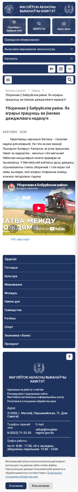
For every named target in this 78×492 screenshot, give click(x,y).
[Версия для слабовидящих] (69, 69)
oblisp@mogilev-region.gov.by (47, 431)
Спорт (9, 327)
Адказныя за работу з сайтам (25, 389)
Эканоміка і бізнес (18, 335)
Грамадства (13, 310)
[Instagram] (60, 69)
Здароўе (11, 259)
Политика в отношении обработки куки (31, 401)
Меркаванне (13, 284)
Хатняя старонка (15, 90)
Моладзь (11, 293)
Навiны (36, 90)
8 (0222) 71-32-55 (19, 433)
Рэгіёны (10, 318)
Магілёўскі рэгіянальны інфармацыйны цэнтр (35, 397)
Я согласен (16, 485)
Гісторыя (11, 267)
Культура (11, 276)
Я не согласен (40, 485)
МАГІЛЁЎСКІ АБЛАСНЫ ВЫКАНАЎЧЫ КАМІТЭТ (38, 9)
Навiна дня (12, 301)
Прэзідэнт (12, 344)
